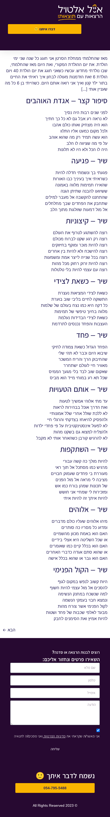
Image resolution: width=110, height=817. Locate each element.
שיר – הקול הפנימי (80, 569)
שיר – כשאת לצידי (80, 281)
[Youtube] (9, 43)
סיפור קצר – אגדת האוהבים (66, 100)
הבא (9, 629)
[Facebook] (38, 43)
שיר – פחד (91, 335)
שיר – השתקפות (83, 449)
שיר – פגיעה (89, 160)
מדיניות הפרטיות (54, 736)
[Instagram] (24, 43)
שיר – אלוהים (88, 509)
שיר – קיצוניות (86, 220)
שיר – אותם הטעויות (78, 389)
